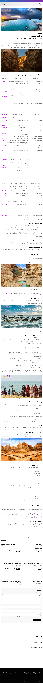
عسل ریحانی (38, 38)
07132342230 (4, 170)
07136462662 (4, 181)
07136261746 (4, 179)
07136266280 (4, 177)
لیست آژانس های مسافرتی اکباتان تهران (8, 545)
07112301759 (4, 150)
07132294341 (4, 86)
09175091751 (4, 183)
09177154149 (4, 96)
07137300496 (4, 138)
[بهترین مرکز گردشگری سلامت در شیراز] (32, 555)
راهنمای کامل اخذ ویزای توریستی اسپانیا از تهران (11, 582)
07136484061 (4, 153)
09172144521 (4, 165)
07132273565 (4, 159)
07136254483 (4, 81)
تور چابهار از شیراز (35, 517)
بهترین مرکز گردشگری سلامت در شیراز (33, 563)
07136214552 (4, 193)
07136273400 (4, 213)
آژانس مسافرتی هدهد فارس (38, 642)
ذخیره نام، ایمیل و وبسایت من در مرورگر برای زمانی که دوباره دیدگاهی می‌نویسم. (28, 616)
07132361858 (4, 163)
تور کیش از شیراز (5, 330)
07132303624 (4, 209)
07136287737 (4, 211)
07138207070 (4, 127)
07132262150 (4, 110)
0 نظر (29, 38)
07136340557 (4, 188)
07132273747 (4, 130)
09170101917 (5, 147)
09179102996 (4, 114)
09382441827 (4, 143)
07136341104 (4, 91)
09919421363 (4, 155)
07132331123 (4, 201)
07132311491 (4, 133)
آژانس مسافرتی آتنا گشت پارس (37, 650)
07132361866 (4, 157)
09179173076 (4, 140)
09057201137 (4, 186)
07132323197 (4, 120)
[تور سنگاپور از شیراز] (32, 573)
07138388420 (4, 190)
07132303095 (4, 204)
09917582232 (4, 112)
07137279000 (4, 117)
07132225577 (4, 207)
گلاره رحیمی (17, 584)
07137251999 (4, 93)
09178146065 (4, 125)
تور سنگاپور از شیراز (37, 581)
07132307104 (4, 175)
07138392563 (4, 108)
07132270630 (4, 215)
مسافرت (40, 33)
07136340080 (4, 103)
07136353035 (4, 106)
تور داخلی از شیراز (7, 260)
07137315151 (4, 100)
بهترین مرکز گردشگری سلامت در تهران (12, 563)
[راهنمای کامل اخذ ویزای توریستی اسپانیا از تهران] (11, 573)
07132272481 (4, 123)
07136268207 (4, 167)
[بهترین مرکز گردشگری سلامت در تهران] (11, 555)
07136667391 (4, 83)
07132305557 (4, 173)
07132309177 (4, 89)
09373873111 (4, 198)
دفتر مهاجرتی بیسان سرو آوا (38, 640)
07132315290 (4, 136)
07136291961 (4, 145)
